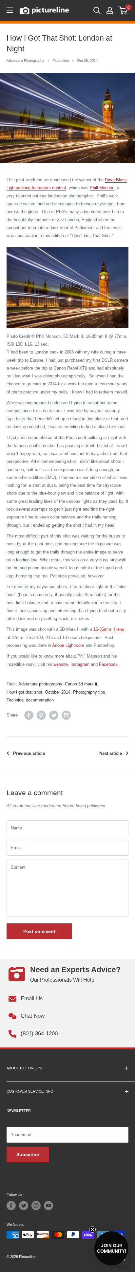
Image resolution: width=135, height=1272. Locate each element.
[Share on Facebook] (28, 715)
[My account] (109, 10)
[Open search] (97, 10)
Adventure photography (40, 683)
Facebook (108, 664)
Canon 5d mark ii (81, 683)
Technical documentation (30, 700)
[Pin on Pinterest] (41, 715)
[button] (111, 1248)
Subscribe (27, 1154)
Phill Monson (102, 187)
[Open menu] (10, 10)
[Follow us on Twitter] (23, 1205)
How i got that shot (24, 692)
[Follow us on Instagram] (36, 1205)
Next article (110, 753)
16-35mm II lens (108, 629)
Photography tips (89, 692)
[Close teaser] (92, 1229)
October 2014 (57, 692)
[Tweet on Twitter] (53, 715)
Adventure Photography (25, 61)
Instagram (79, 664)
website (60, 664)
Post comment (39, 931)
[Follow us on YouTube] (48, 1205)
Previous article (29, 753)
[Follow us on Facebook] (11, 1205)
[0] (123, 10)
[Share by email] (66, 715)
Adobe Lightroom (68, 645)
